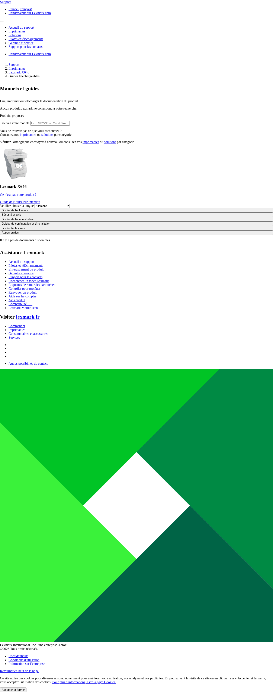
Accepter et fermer (13, 689)
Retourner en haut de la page (19, 671)
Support (14, 64)
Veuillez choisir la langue (17, 206)
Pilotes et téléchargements (26, 265)
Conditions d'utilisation (24, 660)
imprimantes (28, 134)
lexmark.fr (28, 317)
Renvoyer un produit (22, 292)
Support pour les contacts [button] (25, 46)
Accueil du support (21, 261)
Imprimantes (17, 68)
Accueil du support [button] (21, 27)
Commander (17, 326)
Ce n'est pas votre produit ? (18, 194)
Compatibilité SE (20, 304)
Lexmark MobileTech (23, 308)
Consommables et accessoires (28, 333)
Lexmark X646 (19, 72)
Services (14, 337)
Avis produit (17, 300)
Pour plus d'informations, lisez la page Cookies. (84, 682)
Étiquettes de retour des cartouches (32, 285)
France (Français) (20, 9)
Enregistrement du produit (26, 269)
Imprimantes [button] (17, 31)
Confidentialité (18, 656)
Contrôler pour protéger (24, 288)
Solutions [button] (15, 35)
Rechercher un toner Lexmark (29, 281)
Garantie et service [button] (21, 43)
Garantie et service (21, 273)
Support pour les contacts (25, 277)
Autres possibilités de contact (28, 363)
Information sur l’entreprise (27, 664)
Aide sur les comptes (22, 296)
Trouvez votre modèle (14, 123)
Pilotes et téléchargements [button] (26, 39)
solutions (47, 134)
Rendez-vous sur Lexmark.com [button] (30, 13)
